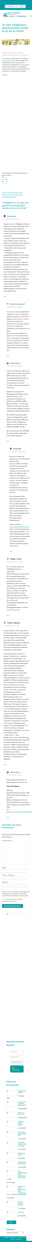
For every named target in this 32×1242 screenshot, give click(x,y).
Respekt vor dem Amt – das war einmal (22, 1143)
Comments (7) (24, 55)
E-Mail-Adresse (8, 874)
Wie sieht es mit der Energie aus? (22, 1133)
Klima (4, 55)
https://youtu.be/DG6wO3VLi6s (19, 526)
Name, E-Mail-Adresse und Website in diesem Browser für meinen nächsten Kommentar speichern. (16, 893)
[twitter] (16, 6)
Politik (9, 55)
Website (5, 882)
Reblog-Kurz (15, 55)
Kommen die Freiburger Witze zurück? (22, 1103)
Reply (5, 296)
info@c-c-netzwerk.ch (16, 1238)
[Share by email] (14, 181)
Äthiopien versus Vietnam (21, 1122)
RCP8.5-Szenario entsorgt (20, 1203)
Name (4, 867)
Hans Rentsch (11, 216)
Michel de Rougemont (17, 303)
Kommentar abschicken (13, 905)
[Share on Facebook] (3, 177)
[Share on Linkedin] (10, 179)
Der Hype (21, 1212)
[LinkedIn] (21, 6)
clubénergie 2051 (9, 60)
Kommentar (7, 840)
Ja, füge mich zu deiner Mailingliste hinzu (12, 900)
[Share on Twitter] (7, 179)
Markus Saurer (15, 362)
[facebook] (11, 6)
